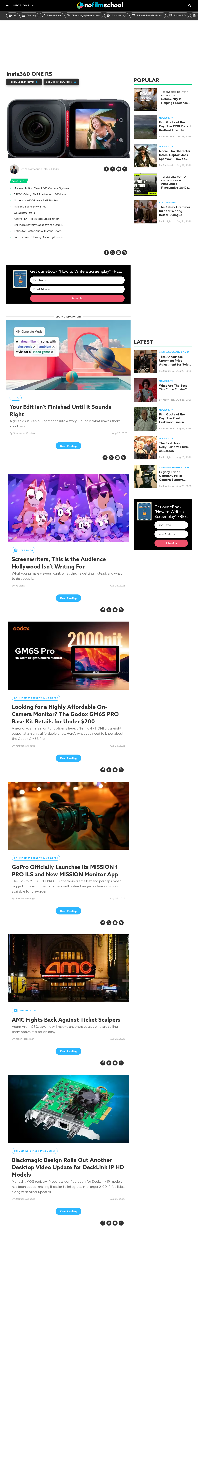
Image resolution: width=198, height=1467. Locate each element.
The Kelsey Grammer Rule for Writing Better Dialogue (174, 211)
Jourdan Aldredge (25, 745)
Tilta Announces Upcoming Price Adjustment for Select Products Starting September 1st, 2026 (175, 364)
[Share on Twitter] (112, 169)
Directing (31, 15)
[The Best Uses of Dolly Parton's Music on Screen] (145, 447)
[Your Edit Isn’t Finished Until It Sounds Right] (68, 354)
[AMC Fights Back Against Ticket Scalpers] (68, 968)
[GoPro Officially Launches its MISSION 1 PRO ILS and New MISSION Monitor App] (68, 815)
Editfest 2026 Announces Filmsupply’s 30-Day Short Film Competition (175, 187)
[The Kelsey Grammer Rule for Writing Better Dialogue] (145, 211)
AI (14, 15)
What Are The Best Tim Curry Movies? (173, 387)
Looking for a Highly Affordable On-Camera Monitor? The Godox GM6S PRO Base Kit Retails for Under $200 (65, 714)
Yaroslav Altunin (33, 168)
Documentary (118, 15)
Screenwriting (54, 15)
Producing (26, 550)
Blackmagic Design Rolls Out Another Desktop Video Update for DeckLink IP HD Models (68, 1167)
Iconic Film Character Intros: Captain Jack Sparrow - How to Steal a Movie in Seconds (174, 158)
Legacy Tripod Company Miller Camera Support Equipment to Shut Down (172, 479)
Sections (21, 5)
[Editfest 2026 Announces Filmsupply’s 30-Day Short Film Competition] (145, 184)
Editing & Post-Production (150, 15)
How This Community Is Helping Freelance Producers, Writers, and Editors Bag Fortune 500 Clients (175, 104)
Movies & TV (180, 15)
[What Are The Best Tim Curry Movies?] (145, 389)
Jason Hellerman (24, 1038)
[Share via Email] (118, 169)
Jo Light (20, 585)
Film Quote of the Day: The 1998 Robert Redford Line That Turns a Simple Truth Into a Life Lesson (175, 130)
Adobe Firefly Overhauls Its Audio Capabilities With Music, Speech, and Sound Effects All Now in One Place (61, 1327)
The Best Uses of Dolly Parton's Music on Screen (174, 447)
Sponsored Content (24, 433)
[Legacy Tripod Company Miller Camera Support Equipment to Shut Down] (145, 476)
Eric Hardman (170, 165)
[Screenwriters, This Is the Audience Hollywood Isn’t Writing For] (68, 507)
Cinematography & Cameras (86, 15)
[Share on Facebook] (106, 169)
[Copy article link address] (124, 169)
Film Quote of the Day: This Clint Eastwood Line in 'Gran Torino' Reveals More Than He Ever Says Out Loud (174, 423)
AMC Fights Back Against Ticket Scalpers (66, 1019)
